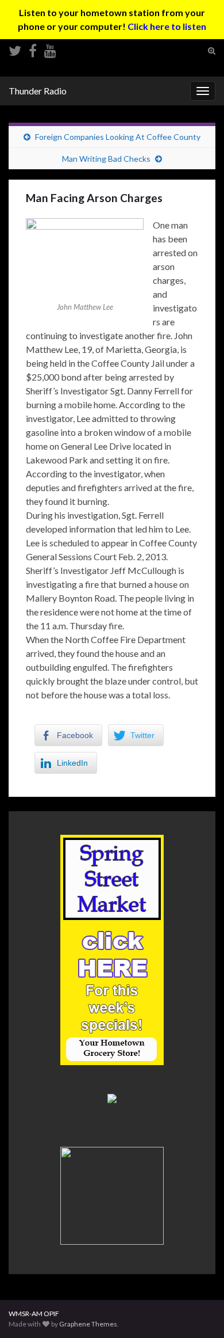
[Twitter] (15, 48)
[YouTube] (50, 48)
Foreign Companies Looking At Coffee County (117, 137)
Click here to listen (167, 26)
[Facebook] (33, 48)
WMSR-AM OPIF (34, 1313)
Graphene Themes (88, 1324)
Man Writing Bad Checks (106, 159)
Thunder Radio (38, 90)
